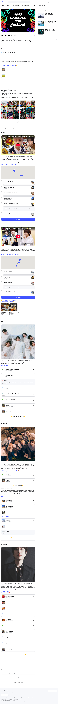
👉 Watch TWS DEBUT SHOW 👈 (18, 416)
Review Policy (25, 692)
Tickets (2, 5)
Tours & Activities (15, 5)
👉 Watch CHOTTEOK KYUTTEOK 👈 (18, 654)
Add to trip (18, 219)
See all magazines (46, 37)
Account (54, 1)
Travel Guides (42, 5)
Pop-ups (34, 5)
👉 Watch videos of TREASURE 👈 (18, 537)
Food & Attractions (26, 5)
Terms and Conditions (4, 692)
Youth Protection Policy (18, 692)
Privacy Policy (11, 692)
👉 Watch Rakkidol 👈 (18, 485)
